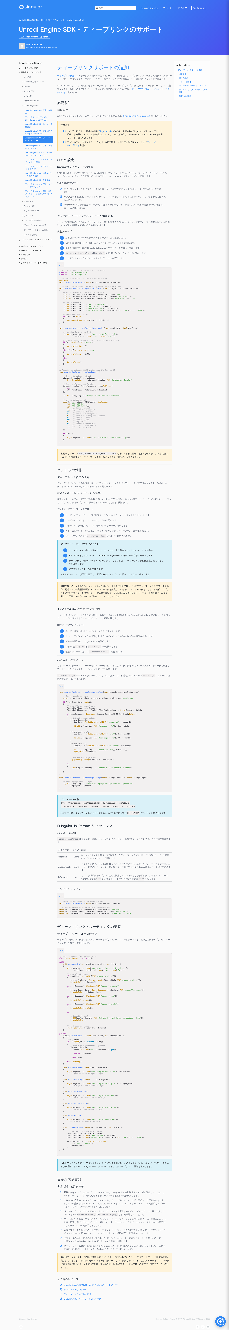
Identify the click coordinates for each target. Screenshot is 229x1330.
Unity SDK (28, 96)
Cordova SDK (29, 206)
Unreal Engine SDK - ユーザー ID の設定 (38, 125)
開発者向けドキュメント (53, 20)
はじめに (27, 77)
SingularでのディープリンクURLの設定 (82, 1299)
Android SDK (29, 91)
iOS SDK (27, 86)
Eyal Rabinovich (34, 44)
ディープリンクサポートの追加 (190, 70)
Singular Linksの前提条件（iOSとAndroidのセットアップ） (91, 1285)
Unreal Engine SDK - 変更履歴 (37, 180)
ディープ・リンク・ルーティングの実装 (193, 91)
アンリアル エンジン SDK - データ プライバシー (38, 167)
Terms (172, 1319)
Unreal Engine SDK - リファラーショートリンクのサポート (38, 153)
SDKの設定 (183, 78)
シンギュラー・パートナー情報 (34, 263)
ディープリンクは (65, 75)
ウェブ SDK (28, 216)
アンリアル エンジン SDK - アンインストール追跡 (38, 160)
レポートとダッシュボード (32, 246)
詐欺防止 (24, 259)
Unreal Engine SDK (75, 20)
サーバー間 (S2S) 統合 (33, 220)
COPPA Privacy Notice (185, 1319)
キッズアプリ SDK (31, 211)
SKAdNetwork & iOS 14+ (31, 250)
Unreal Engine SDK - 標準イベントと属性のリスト (38, 174)
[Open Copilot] (220, 1321)
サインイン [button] (168, 7)
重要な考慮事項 (185, 96)
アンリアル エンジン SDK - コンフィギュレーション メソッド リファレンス (38, 194)
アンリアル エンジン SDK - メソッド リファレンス (38, 185)
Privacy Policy (162, 1319)
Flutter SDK (28, 201)
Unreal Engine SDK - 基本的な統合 (38, 111)
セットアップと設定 (29, 68)
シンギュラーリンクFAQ (75, 1289)
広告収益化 (25, 254)
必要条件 (182, 74)
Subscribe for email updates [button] (34, 36)
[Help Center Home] (30, 7)
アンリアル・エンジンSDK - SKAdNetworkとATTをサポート (38, 118)
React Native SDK (31, 101)
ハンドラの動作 (185, 82)
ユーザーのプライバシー (34, 82)
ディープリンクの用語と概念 (77, 1294)
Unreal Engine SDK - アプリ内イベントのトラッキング (38, 132)
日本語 (181, 7)
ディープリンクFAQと (142, 89)
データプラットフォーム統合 (36, 230)
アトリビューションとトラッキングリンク (37, 240)
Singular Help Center (29, 20)
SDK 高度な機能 (30, 235)
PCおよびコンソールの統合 (35, 225)
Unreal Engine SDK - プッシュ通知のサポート (38, 147)
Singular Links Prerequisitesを (137, 116)
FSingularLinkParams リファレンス (192, 86)
